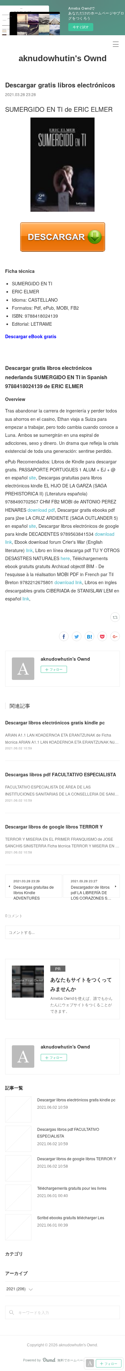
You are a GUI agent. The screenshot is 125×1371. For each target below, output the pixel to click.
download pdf (41, 510)
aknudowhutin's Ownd (63, 58)
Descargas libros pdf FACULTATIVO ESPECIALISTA (60, 774)
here (65, 558)
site (32, 477)
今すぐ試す (81, 27)
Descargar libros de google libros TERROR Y (54, 826)
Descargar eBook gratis (30, 336)
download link (68, 582)
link (29, 550)
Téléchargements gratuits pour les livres (71, 1188)
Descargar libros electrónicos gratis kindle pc (55, 722)
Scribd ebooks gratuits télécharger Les (70, 1217)
